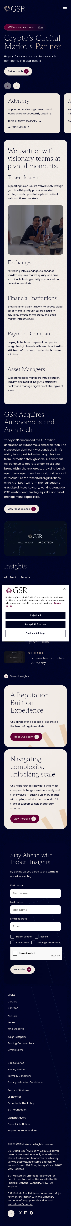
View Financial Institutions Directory (30, 1202)
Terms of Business (18, 1090)
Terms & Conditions (20, 1076)
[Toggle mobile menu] (65, 8)
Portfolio (13, 1016)
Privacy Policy (23, 876)
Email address (18, 918)
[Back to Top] (11, 1213)
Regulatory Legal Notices (22, 1130)
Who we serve (16, 1029)
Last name (16, 902)
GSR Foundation (17, 1109)
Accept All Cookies (35, 624)
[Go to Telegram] (31, 1213)
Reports (25, 577)
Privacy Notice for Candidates (25, 1082)
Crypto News (22, 942)
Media (13, 577)
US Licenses (14, 1096)
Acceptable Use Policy (21, 1103)
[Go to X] (20, 1212)
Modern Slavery (17, 1117)
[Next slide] (16, 85)
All (5, 577)
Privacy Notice (16, 1069)
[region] (35, 613)
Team (11, 1022)
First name (16, 885)
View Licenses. (16, 1169)
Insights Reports (17, 1037)
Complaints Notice (19, 1124)
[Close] (64, 589)
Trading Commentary (48, 942)
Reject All (35, 615)
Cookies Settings (35, 633)
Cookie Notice (16, 1063)
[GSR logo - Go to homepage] (14, 9)
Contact (13, 1008)
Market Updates (24, 936)
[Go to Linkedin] (25, 1212)
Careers (12, 1001)
